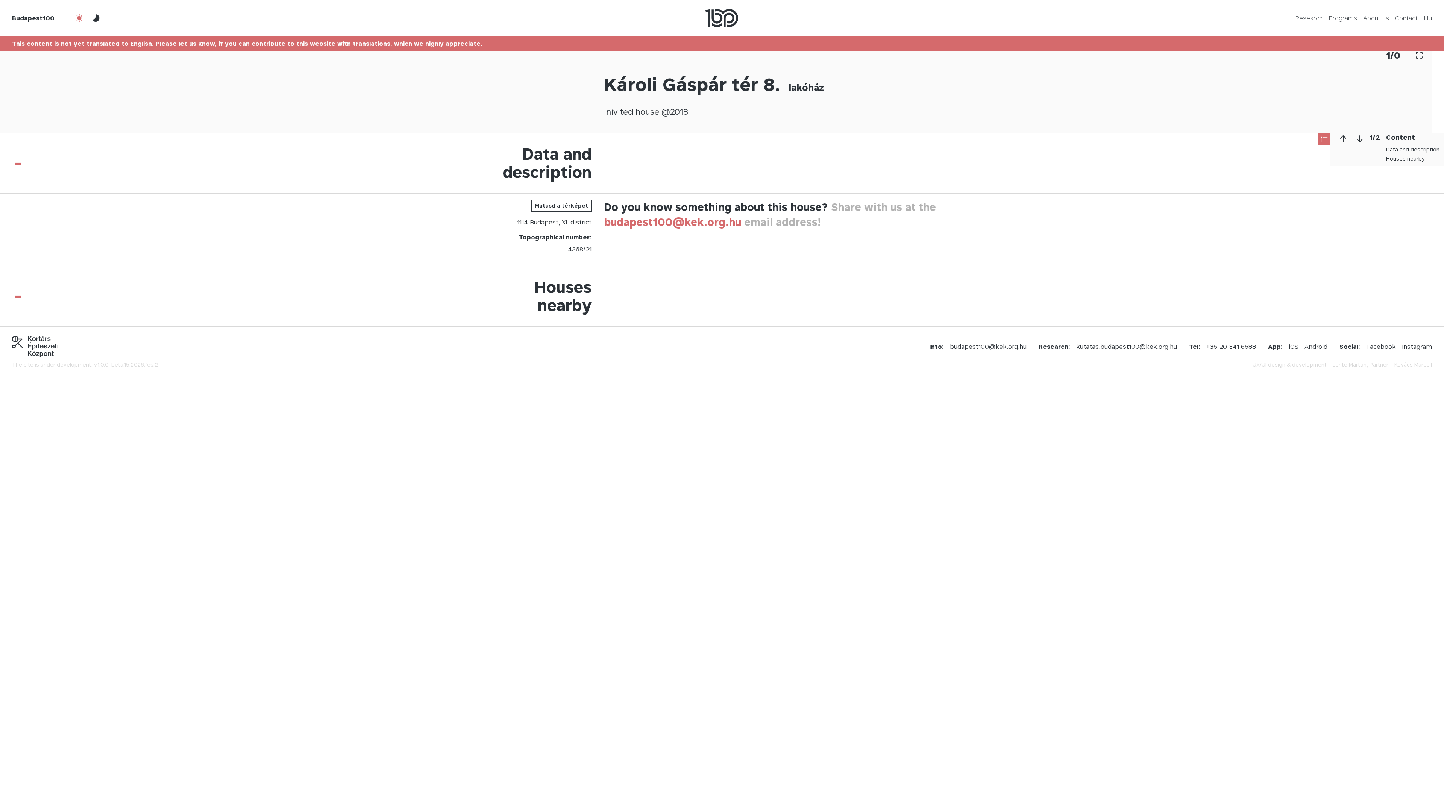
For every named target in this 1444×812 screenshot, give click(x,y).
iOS (1293, 346)
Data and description (1412, 149)
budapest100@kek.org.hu (672, 222)
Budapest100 (33, 18)
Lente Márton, (1350, 364)
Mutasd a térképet (561, 205)
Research (1309, 18)
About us (1376, 18)
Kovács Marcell (1413, 364)
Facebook (1381, 346)
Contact (1406, 18)
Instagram (1417, 346)
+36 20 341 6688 (1231, 346)
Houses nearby (1405, 158)
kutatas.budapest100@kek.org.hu (1126, 346)
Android (1315, 346)
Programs (1343, 18)
